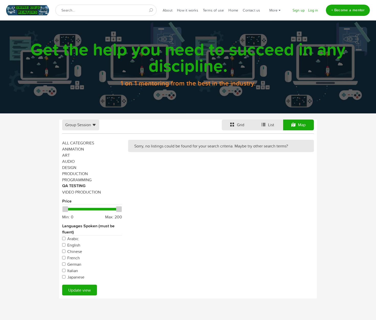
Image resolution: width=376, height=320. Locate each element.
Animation (73, 149)
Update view (79, 290)
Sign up (299, 10)
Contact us (251, 10)
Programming (77, 180)
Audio (68, 161)
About (167, 10)
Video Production (81, 192)
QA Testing (74, 186)
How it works (187, 10)
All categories (78, 143)
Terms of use (213, 10)
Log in (313, 10)
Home (233, 10)
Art (66, 155)
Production (75, 173)
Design (69, 167)
